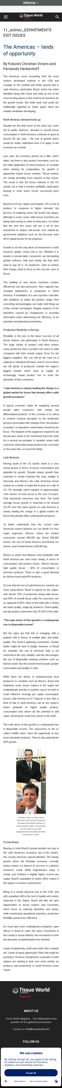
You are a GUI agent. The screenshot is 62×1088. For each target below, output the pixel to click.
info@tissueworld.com (37, 1029)
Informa (31, 2)
